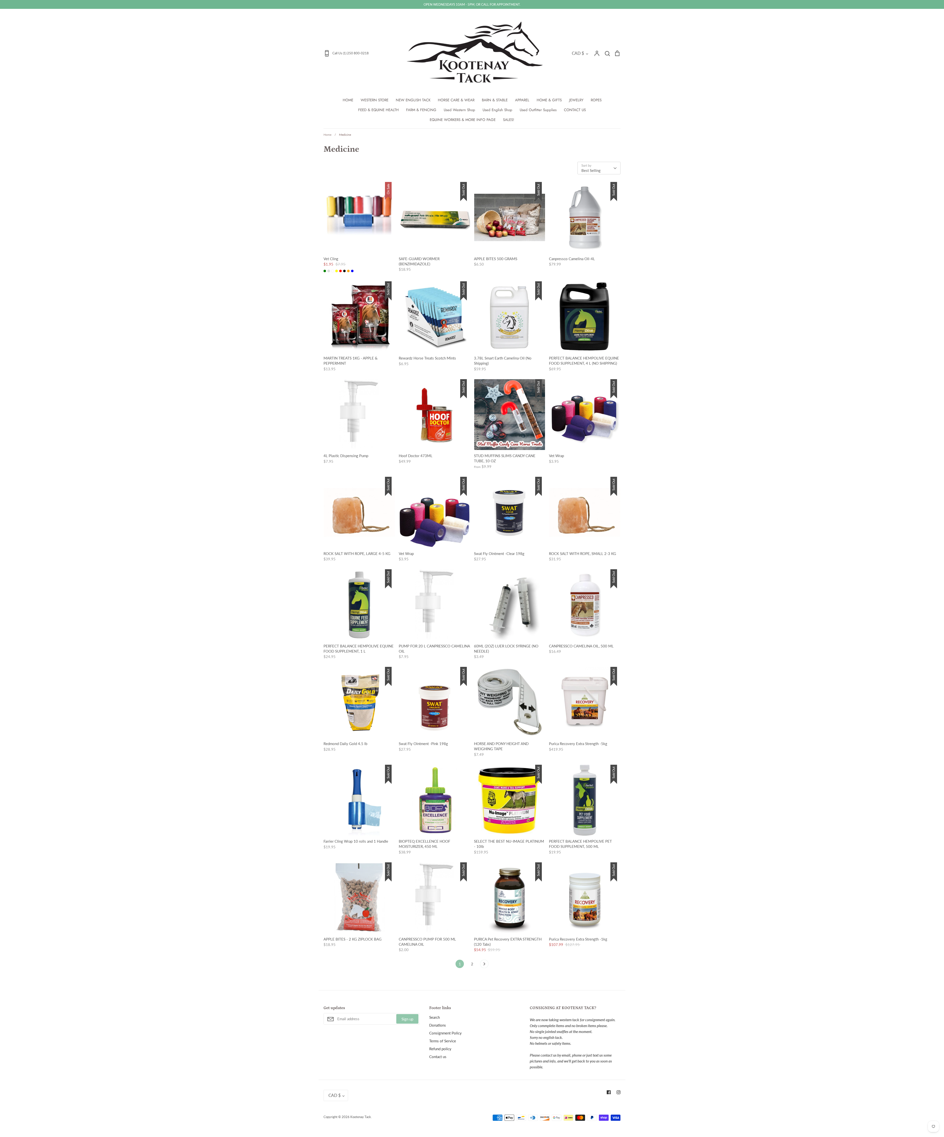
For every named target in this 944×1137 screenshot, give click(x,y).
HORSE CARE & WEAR (456, 100)
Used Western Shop (459, 110)
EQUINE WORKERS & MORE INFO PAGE (463, 119)
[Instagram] (618, 1092)
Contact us (437, 1056)
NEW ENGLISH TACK (413, 100)
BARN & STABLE (495, 100)
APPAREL (522, 100)
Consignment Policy (445, 1033)
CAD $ (578, 53)
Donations (437, 1025)
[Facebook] (609, 1092)
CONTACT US (575, 110)
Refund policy (440, 1049)
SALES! (508, 119)
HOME (348, 100)
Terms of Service (442, 1041)
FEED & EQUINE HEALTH (378, 110)
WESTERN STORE (374, 100)
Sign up (407, 1019)
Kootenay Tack (360, 1117)
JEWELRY (576, 100)
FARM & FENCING (421, 110)
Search (434, 1017)
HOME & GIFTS (549, 100)
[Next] (484, 965)
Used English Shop (497, 110)
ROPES (596, 100)
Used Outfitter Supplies (538, 110)
